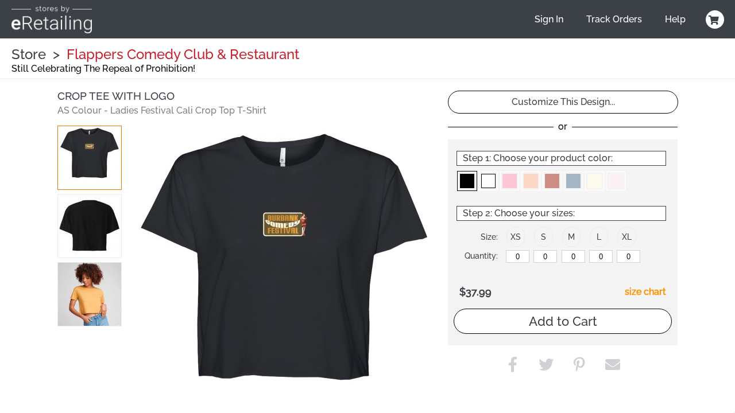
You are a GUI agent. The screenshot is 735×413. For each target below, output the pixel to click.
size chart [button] (645, 291)
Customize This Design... (563, 101)
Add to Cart (563, 321)
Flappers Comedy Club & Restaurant (183, 54)
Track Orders (614, 19)
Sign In (549, 19)
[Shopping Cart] (713, 19)
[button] (89, 157)
